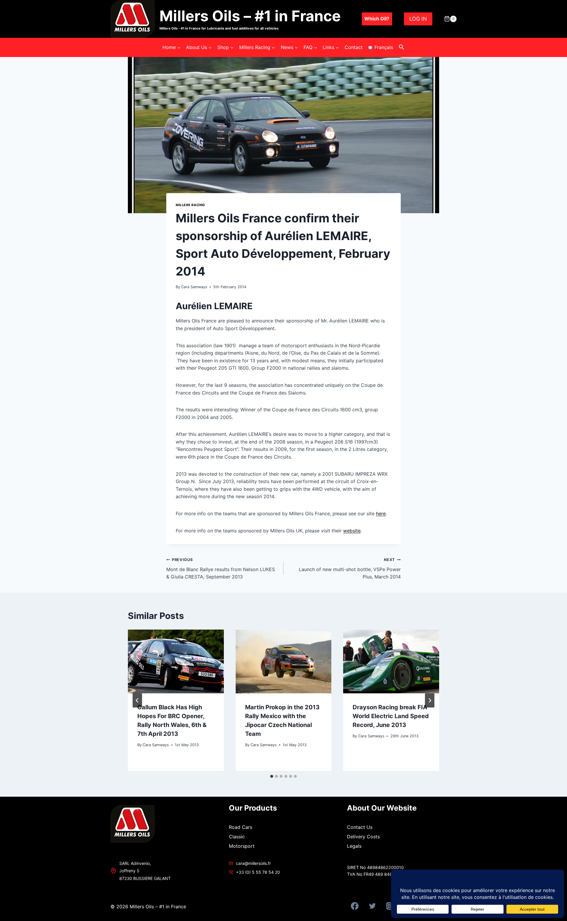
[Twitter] (372, 906)
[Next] (429, 700)
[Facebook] (354, 906)
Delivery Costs (363, 837)
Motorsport (242, 846)
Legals (354, 846)
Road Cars (240, 827)
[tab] (271, 776)
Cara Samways (194, 287)
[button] (402, 47)
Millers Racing (190, 205)
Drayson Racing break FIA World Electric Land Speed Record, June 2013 (391, 716)
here (381, 513)
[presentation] (176, 661)
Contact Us (359, 827)
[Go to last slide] (137, 700)
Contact (354, 47)
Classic (237, 837)
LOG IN (418, 19)
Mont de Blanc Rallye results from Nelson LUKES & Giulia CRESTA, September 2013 (220, 569)
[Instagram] (390, 906)
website (352, 531)
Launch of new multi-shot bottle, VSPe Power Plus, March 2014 (350, 569)
